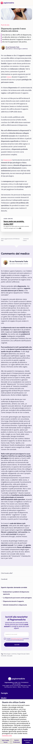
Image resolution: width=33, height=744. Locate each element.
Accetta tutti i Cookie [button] (27, 741)
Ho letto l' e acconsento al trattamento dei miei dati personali (17, 639)
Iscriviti (16, 644)
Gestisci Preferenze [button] (16, 741)
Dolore (9, 77)
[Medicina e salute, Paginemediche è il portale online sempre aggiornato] (7, 3)
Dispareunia (7, 160)
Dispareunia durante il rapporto (13, 601)
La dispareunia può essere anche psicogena (17, 598)
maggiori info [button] (7, 735)
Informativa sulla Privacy (16, 638)
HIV (20, 228)
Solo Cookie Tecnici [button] (5, 741)
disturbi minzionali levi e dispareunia (15, 605)
